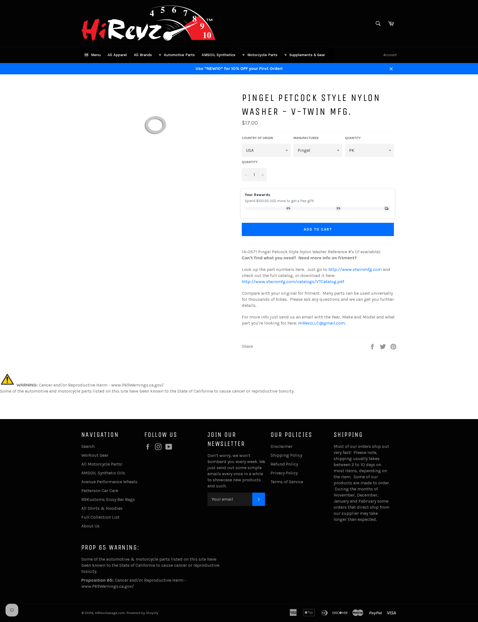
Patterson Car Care (99, 490)
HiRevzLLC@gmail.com (321, 323)
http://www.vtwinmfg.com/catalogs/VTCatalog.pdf (293, 281)
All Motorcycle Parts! (101, 464)
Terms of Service (287, 481)
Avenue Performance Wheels (109, 481)
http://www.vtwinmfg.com (355, 269)
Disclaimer (281, 446)
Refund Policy (284, 464)
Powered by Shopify (142, 613)
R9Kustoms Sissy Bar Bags (108, 499)
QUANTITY (353, 138)
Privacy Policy (284, 472)
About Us (90, 526)
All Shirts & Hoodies (102, 508)
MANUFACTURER (306, 138)
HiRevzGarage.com (110, 613)
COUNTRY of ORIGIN (257, 138)
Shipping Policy (286, 455)
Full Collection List (100, 517)
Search (88, 446)
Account (390, 55)
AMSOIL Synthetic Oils (103, 472)
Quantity (250, 162)
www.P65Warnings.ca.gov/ (107, 586)
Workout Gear (94, 455)
